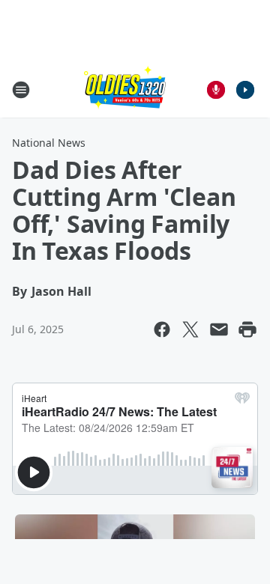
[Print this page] (247, 329)
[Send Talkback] (216, 90)
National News (49, 143)
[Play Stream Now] (245, 90)
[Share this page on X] (190, 329)
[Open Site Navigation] (21, 90)
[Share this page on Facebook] (162, 329)
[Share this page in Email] (219, 329)
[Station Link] (125, 89)
